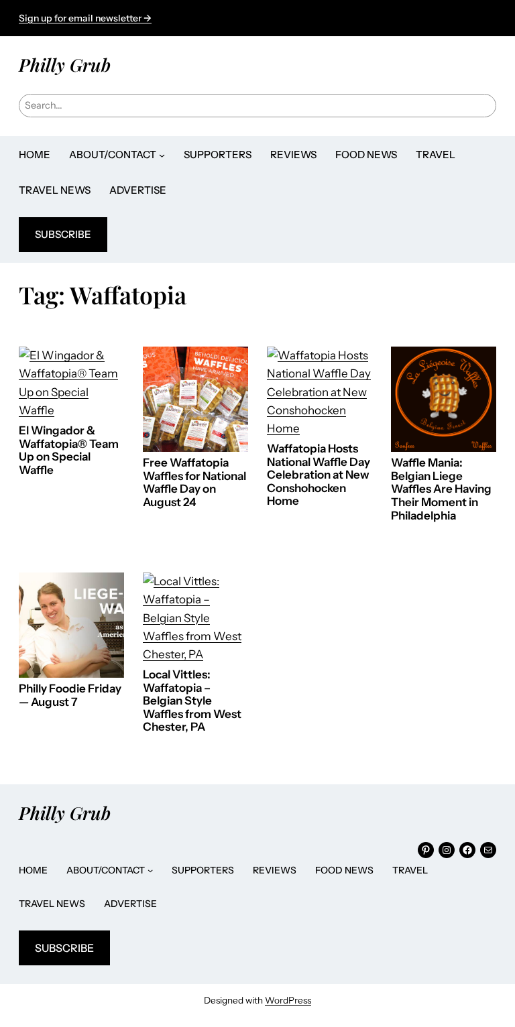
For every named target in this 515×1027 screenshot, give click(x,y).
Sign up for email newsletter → (85, 18)
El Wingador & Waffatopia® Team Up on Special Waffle (69, 450)
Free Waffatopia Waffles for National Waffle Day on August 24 (194, 483)
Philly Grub (65, 64)
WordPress (288, 1000)
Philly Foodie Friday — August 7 (70, 695)
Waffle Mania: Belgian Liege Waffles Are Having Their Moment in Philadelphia (441, 489)
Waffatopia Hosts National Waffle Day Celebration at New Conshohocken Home (318, 474)
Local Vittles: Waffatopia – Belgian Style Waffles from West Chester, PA (192, 700)
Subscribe (63, 234)
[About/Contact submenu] (162, 155)
